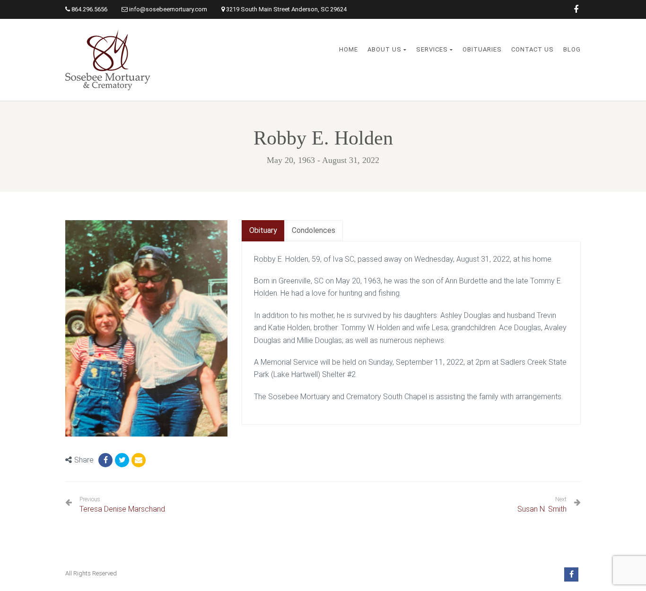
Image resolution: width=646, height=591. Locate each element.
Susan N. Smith (542, 509)
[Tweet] (122, 460)
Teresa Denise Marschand (122, 505)
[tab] (263, 230)
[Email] (138, 460)
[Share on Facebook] (105, 460)
